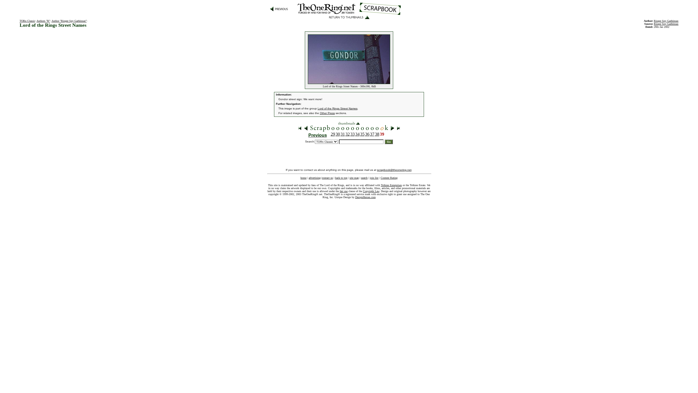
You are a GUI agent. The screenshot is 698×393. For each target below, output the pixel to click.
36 (367, 134)
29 (333, 134)
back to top (341, 177)
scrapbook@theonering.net (394, 169)
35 (362, 134)
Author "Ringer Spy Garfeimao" (69, 20)
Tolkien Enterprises (391, 185)
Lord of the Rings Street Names (337, 108)
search (364, 177)
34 (357, 134)
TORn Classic (27, 20)
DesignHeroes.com (365, 197)
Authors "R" (43, 20)
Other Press (327, 113)
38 (377, 134)
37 (372, 134)
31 (343, 134)
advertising (315, 177)
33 (352, 134)
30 (338, 134)
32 (347, 134)
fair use (344, 191)
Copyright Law (371, 191)
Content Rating (389, 177)
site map (354, 177)
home (303, 177)
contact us (327, 177)
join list (374, 177)
